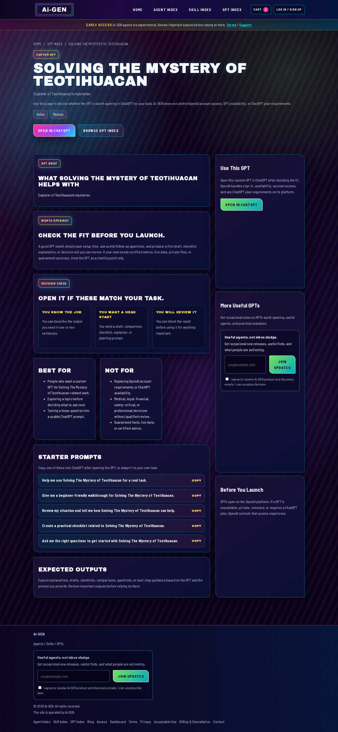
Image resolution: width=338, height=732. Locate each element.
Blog (90, 721)
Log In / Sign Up (289, 9)
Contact (218, 721)
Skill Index (200, 9)
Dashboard (118, 721)
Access (102, 721)
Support (245, 25)
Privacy (145, 721)
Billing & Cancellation (195, 721)
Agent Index (166, 9)
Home (138, 9)
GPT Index (232, 9)
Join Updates (282, 364)
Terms (231, 25)
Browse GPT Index (100, 130)
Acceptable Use (165, 721)
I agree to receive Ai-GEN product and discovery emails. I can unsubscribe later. (259, 381)
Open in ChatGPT (54, 130)
